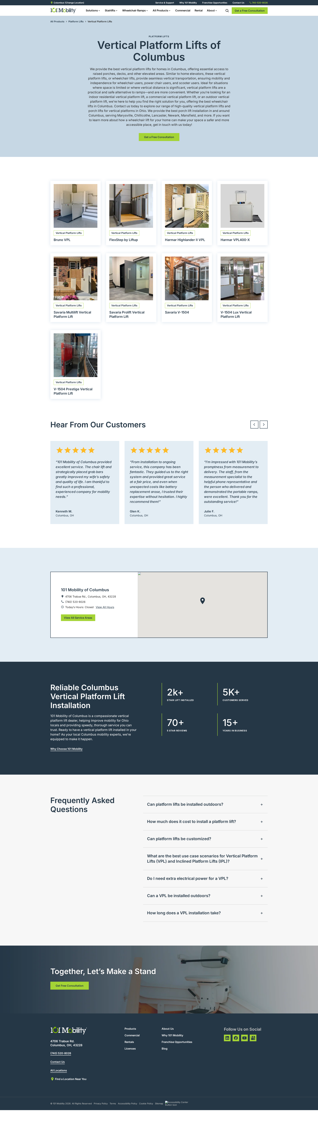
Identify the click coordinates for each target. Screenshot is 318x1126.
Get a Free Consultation (250, 10)
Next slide (264, 425)
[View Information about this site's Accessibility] (179, 1103)
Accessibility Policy (127, 1103)
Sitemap (159, 1103)
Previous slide (254, 425)
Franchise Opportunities (214, 2)
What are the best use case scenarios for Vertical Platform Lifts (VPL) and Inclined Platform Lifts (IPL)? (202, 859)
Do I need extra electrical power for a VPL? (187, 878)
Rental (199, 10)
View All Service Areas (78, 617)
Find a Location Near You (70, 1079)
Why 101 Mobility (188, 2)
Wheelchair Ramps (134, 10)
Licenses (130, 1048)
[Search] (227, 10)
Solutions (92, 10)
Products (130, 1028)
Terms (113, 1103)
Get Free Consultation (69, 985)
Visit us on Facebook (236, 1038)
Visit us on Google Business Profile (253, 1038)
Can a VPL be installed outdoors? (178, 895)
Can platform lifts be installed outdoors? (185, 804)
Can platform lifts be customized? (179, 838)
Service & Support (164, 2)
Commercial (182, 10)
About (211, 10)
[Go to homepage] (63, 10)
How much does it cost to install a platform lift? (191, 821)
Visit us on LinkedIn (227, 1038)
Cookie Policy (146, 1103)
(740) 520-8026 (60, 1053)
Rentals (129, 1042)
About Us (168, 1028)
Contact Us (238, 2)
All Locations (58, 1070)
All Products (160, 10)
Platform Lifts (76, 21)
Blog (164, 1048)
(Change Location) (74, 2)
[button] (203, 601)
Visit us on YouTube (244, 1038)
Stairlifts (110, 10)
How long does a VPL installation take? (184, 912)
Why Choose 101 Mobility (66, 748)
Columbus (59, 2)
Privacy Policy (101, 1103)
